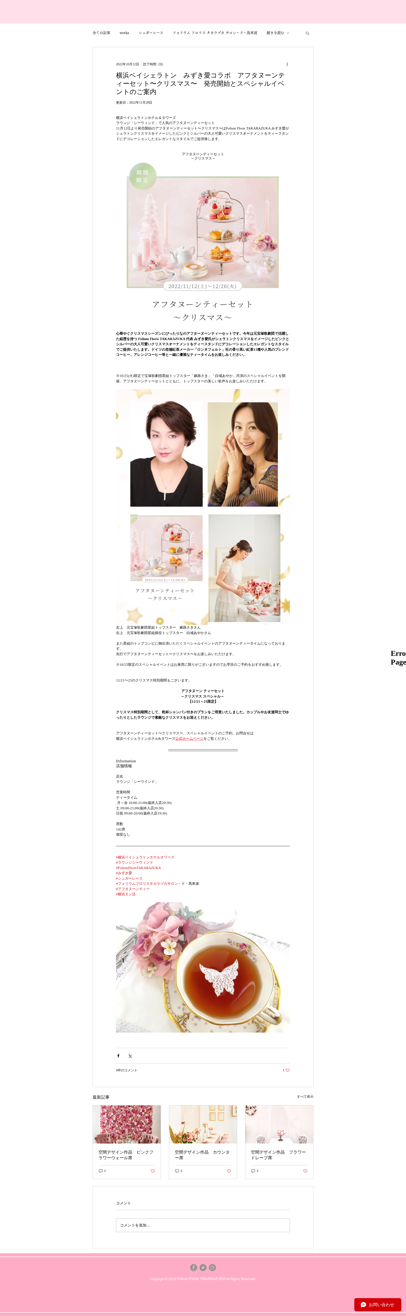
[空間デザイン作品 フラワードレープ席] (279, 1124)
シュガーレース (151, 33)
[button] (307, 33)
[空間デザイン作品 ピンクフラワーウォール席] (127, 1124)
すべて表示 (305, 1096)
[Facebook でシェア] (118, 1056)
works (124, 33)
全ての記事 (101, 33)
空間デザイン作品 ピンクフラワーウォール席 (125, 1155)
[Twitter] (203, 1267)
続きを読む (275, 33)
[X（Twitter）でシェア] (130, 1056)
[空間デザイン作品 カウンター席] (203, 1124)
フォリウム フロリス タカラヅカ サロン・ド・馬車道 (215, 33)
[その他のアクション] (287, 64)
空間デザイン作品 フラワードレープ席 (278, 1155)
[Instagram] (212, 1267)
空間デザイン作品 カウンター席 (202, 1155)
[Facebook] (193, 1267)
